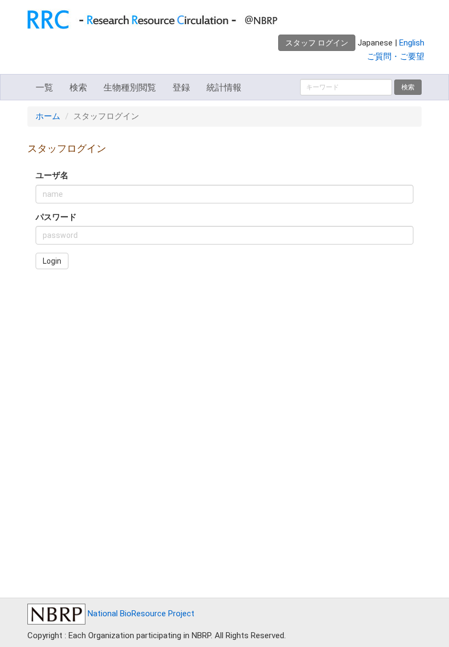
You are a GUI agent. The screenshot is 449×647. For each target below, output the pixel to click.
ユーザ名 (52, 175)
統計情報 (223, 87)
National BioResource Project (139, 613)
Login (52, 261)
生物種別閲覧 (129, 87)
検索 (78, 87)
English (411, 43)
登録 (181, 87)
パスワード (56, 217)
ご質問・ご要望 (395, 56)
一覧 (44, 87)
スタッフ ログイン (316, 42)
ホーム (48, 116)
